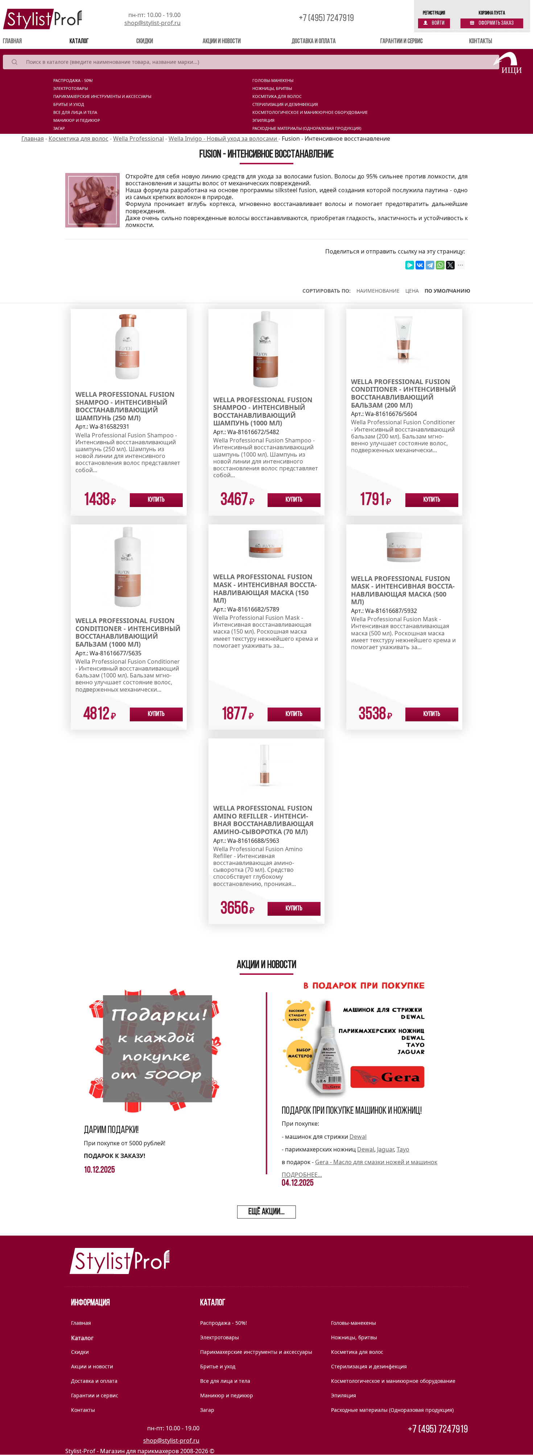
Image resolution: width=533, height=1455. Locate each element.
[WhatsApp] (440, 265)
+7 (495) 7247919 (326, 19)
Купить (156, 500)
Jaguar (385, 1149)
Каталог (79, 41)
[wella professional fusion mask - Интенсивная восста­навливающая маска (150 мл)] (266, 544)
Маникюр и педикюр (76, 120)
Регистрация (434, 13)
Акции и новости (222, 41)
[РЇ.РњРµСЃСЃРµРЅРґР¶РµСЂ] (409, 265)
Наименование (378, 290)
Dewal (358, 1137)
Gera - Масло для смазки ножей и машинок (376, 1162)
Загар (59, 128)
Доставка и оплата (314, 41)
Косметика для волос (277, 96)
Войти (438, 23)
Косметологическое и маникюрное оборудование (310, 112)
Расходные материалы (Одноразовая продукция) (306, 128)
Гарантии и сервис (401, 41)
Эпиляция (263, 120)
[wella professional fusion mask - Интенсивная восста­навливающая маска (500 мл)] (404, 545)
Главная (22, 41)
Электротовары (70, 88)
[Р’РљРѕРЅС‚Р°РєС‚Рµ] (420, 265)
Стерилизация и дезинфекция (285, 104)
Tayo (403, 1149)
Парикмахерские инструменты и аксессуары (102, 96)
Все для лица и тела (75, 112)
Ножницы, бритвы (272, 88)
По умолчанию (447, 290)
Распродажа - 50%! (73, 80)
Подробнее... (302, 1175)
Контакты (480, 41)
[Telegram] (430, 265)
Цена (412, 290)
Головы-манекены (272, 80)
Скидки (144, 41)
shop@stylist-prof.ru (152, 23)
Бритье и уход (68, 104)
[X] (450, 265)
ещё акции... (266, 1212)
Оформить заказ (496, 23)
